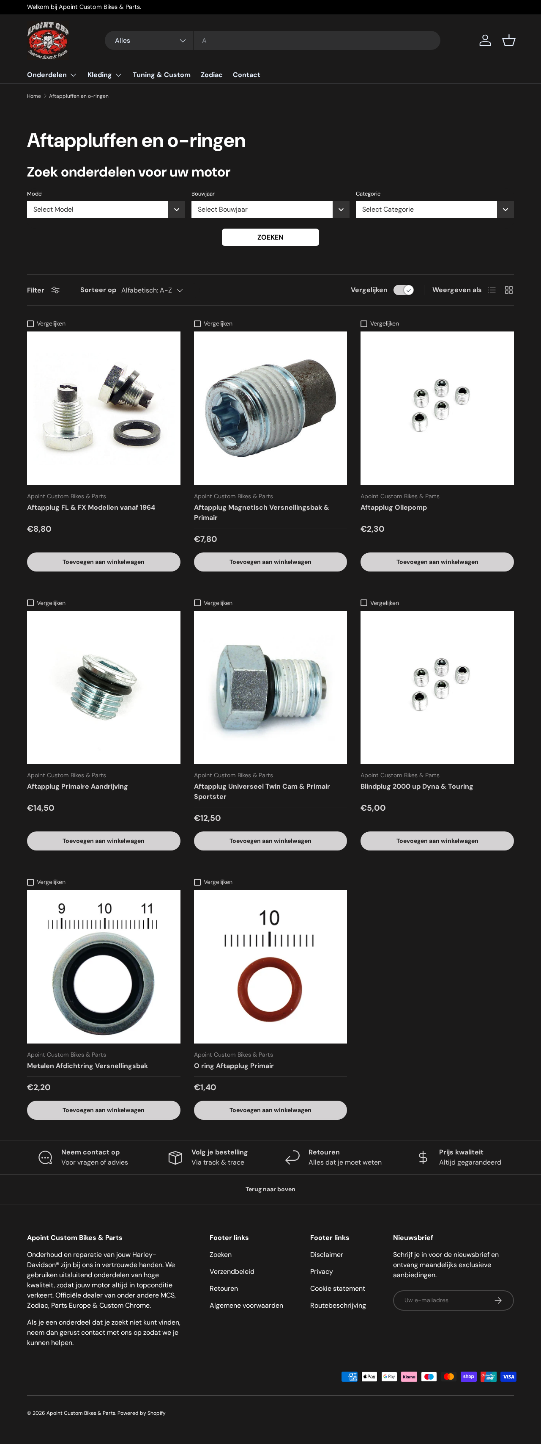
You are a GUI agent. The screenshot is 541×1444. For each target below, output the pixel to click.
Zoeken (270, 237)
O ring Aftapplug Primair (234, 1065)
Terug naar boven (270, 1189)
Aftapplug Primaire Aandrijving (77, 786)
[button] (509, 40)
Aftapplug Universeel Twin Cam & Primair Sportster (262, 791)
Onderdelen (47, 74)
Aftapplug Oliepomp (394, 507)
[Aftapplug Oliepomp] (437, 408)
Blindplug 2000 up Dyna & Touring (417, 786)
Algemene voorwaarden (246, 1305)
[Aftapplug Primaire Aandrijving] (103, 688)
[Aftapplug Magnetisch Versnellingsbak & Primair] (270, 408)
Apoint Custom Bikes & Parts (80, 1413)
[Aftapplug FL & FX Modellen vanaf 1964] (103, 408)
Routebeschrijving (338, 1305)
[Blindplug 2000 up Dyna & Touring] (437, 688)
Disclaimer (326, 1254)
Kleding (99, 74)
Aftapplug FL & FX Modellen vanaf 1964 (91, 507)
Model (35, 193)
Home (34, 96)
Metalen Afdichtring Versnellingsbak (87, 1065)
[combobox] (272, 40)
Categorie (368, 193)
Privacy (321, 1271)
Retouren (224, 1288)
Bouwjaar (203, 193)
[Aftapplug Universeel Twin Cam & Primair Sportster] (270, 688)
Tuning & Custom (162, 74)
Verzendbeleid (232, 1271)
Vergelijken (369, 289)
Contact (246, 74)
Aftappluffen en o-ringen (79, 96)
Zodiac (212, 74)
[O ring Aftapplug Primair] (270, 967)
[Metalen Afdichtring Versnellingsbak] (103, 967)
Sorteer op (98, 289)
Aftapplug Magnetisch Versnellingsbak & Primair (261, 512)
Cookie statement (337, 1288)
